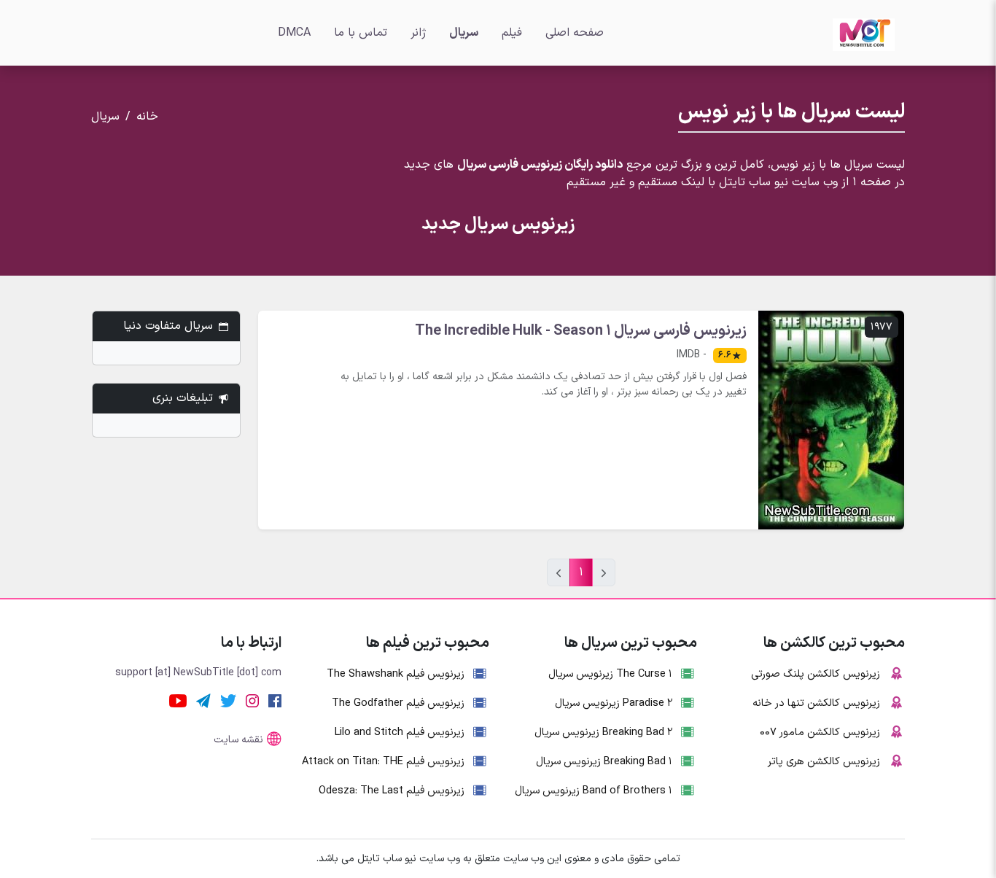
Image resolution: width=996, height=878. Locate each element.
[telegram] (203, 700)
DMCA (294, 33)
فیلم (512, 33)
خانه (147, 116)
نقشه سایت (238, 739)
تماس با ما (360, 33)
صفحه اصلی (574, 33)
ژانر (418, 33)
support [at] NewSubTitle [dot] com (198, 672)
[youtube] (178, 700)
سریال (463, 33)
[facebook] (274, 700)
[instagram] (252, 700)
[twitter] (228, 700)
